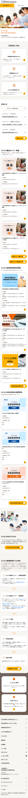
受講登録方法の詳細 (6, 603)
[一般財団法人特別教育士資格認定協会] (9, 1)
